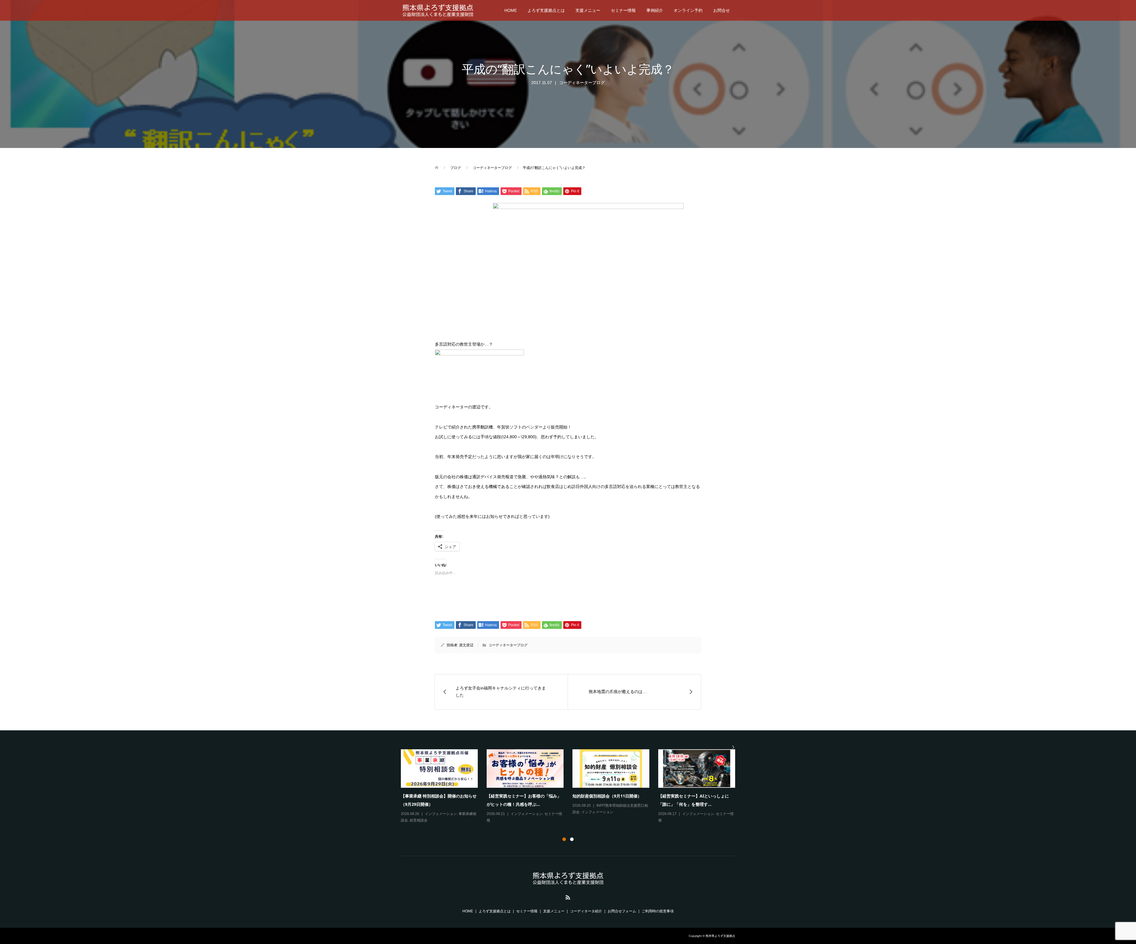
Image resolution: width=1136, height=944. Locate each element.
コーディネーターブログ (582, 82)
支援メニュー (587, 10)
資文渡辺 (466, 645)
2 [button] (572, 839)
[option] (572, 786)
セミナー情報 (623, 10)
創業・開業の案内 (420, 820)
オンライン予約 (688, 10)
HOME (510, 10)
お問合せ (721, 10)
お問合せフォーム (622, 911)
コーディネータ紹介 (586, 911)
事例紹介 (654, 10)
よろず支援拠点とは (546, 10)
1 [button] (564, 839)
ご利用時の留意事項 (658, 911)
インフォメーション (441, 814)
